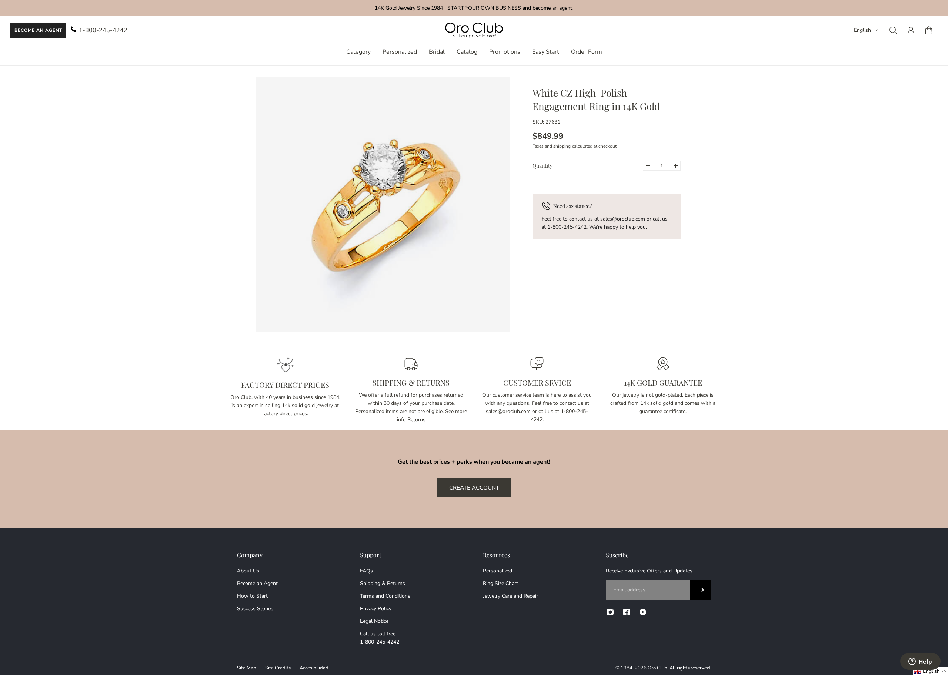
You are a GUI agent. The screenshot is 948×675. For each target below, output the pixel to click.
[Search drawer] (893, 30)
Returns (416, 419)
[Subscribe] (700, 590)
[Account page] (911, 30)
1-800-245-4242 (103, 30)
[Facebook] (626, 612)
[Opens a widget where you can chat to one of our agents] (920, 662)
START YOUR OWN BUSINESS (484, 7)
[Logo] (474, 30)
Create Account (474, 487)
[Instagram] (610, 612)
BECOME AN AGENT (38, 30)
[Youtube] (643, 612)
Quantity (543, 165)
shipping (562, 146)
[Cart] (929, 30)
